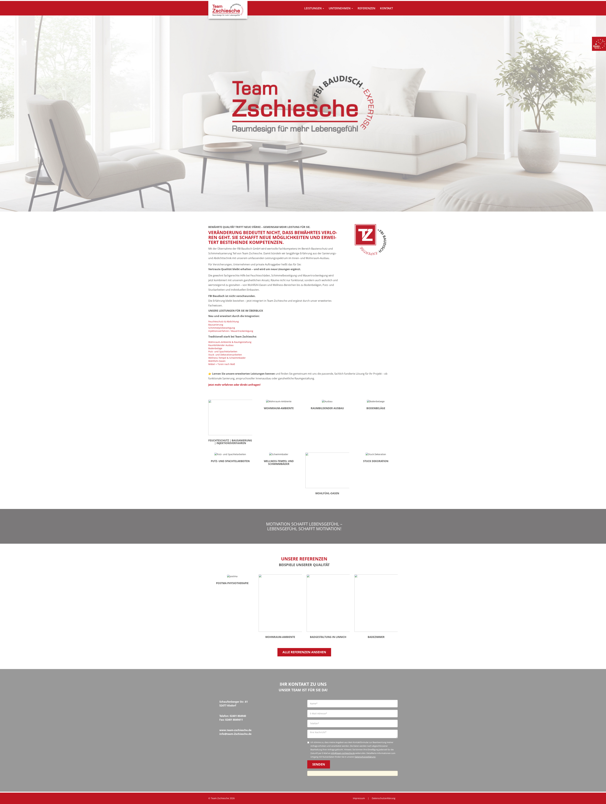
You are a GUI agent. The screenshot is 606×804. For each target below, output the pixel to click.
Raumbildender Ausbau (221, 345)
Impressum (359, 798)
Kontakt (386, 8)
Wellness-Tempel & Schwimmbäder (227, 357)
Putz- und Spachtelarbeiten (222, 351)
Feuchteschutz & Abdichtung (223, 321)
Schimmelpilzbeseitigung (221, 327)
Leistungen (313, 8)
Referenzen (366, 8)
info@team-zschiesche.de (343, 753)
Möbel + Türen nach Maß (221, 364)
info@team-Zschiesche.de (235, 734)
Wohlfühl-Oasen (217, 360)
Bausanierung (215, 324)
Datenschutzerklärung (365, 756)
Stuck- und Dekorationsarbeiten (225, 354)
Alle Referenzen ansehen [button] (304, 652)
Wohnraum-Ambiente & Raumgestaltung (229, 342)
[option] (303, 113)
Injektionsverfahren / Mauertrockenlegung (230, 330)
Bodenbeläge (215, 348)
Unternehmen (340, 8)
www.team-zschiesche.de (235, 730)
